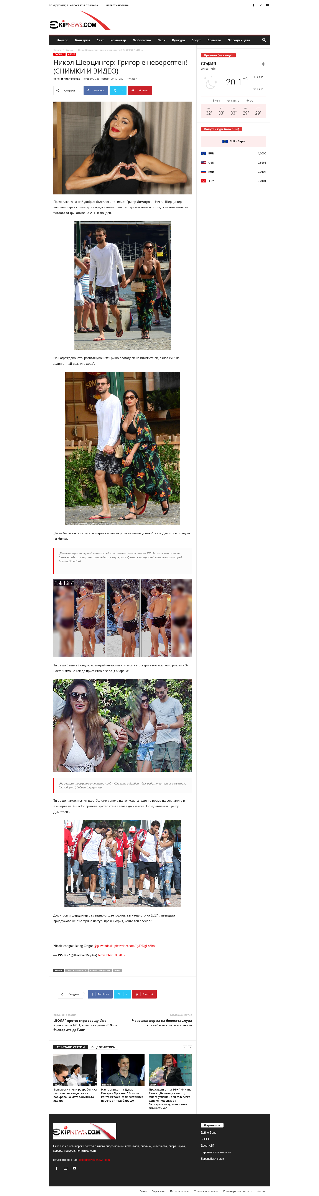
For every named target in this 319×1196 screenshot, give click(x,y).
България (82, 40)
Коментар (118, 40)
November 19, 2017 (111, 955)
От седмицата (239, 40)
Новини (106, 1084)
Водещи (70, 49)
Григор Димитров (76, 970)
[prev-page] (185, 1047)
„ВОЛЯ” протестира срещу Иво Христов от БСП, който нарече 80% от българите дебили (85, 1025)
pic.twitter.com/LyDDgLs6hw (135, 946)
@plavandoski (103, 946)
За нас (143, 1191)
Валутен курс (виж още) (221, 129)
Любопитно (142, 40)
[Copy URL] (167, 90)
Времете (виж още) (218, 55)
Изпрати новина (117, 5)
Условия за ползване (206, 1191)
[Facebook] (253, 5)
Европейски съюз (212, 1158)
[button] (264, 40)
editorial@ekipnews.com (94, 1159)
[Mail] (260, 5)
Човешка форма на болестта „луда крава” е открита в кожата (162, 1022)
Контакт (261, 1191)
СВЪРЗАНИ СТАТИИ (71, 1047)
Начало (62, 40)
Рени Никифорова (68, 78)
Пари (162, 40)
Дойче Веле (208, 1132)
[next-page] (190, 1047)
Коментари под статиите (237, 1191)
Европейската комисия (216, 1152)
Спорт (196, 40)
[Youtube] (267, 5)
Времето (214, 40)
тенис (117, 970)
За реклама (158, 1191)
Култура (178, 40)
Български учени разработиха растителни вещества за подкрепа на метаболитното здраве (75, 1094)
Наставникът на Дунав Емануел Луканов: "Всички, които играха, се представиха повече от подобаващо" (122, 1094)
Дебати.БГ (207, 1145)
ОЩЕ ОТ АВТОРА (103, 1047)
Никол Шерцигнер (100, 970)
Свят (100, 40)
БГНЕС (205, 1139)
